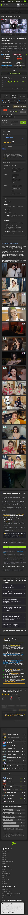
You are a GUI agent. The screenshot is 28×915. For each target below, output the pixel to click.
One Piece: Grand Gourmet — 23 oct (14, 768)
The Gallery (14, 781)
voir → (23, 138)
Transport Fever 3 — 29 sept (14, 754)
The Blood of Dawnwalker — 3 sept (14, 737)
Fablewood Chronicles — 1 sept (14, 734)
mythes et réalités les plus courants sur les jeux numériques (12, 662)
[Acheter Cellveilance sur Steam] (4, 120)
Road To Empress (14, 784)
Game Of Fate (14, 778)
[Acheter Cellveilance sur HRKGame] (4, 110)
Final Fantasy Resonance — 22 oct (14, 763)
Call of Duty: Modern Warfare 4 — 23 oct (14, 766)
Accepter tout (6, 912)
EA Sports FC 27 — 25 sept (14, 748)
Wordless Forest (14, 795)
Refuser (12, 912)
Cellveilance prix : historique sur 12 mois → (18, 88)
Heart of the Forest (14, 792)
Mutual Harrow (14, 801)
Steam (11, 38)
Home (2, 12)
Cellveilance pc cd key (15, 12)
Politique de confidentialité (7, 913)
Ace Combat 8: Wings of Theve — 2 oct (14, 757)
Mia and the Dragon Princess (14, 786)
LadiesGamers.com (8, 152)
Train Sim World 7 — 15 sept (14, 745)
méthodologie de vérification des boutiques (13, 654)
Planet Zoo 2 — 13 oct (14, 760)
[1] (11, 696)
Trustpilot (9, 671)
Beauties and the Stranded (14, 789)
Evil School (14, 798)
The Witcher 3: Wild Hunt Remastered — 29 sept (14, 751)
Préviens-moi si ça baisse (15, 547)
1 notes (13, 142)
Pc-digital (7, 12)
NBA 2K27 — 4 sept (14, 743)
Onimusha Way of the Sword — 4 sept (14, 740)
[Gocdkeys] (4, 5)
